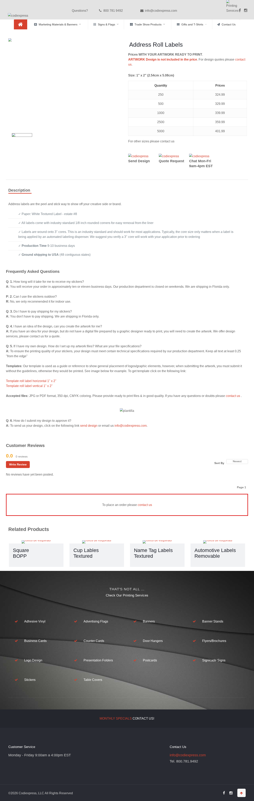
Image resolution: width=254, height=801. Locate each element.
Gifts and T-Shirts (192, 24)
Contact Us (229, 24)
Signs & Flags (106, 24)
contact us (233, 396)
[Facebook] (239, 13)
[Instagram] (245, 10)
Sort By (219, 463)
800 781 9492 (113, 10)
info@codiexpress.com (160, 10)
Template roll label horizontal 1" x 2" (31, 381)
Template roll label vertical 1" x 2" (29, 386)
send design (88, 425)
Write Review (18, 464)
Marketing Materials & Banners (58, 24)
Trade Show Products (148, 24)
